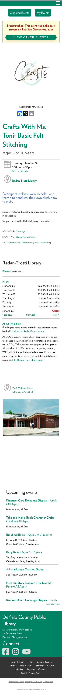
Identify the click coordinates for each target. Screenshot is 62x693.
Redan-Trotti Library (24, 180)
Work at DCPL (26, 665)
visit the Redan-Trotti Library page (26, 359)
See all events (53, 603)
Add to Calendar (20, 170)
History (31, 661)
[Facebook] (5, 653)
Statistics (40, 665)
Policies (13, 665)
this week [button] (30, 314)
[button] (58, 3)
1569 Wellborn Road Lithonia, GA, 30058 (22, 389)
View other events (31, 37)
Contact (41, 669)
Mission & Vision (17, 661)
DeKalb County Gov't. (31, 673)
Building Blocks (29, 535)
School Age (20, 231)
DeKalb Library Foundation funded (35, 242)
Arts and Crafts (29, 237)
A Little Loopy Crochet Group (25, 569)
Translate (31, 669)
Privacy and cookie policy (19, 681)
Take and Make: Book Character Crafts (31, 519)
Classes (19, 237)
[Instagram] (15, 653)
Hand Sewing (14, 242)
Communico (48, 681)
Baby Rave (24, 552)
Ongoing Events (19, 13)
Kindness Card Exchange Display (31, 502)
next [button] (55, 314)
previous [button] (7, 314)
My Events (43, 13)
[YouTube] (26, 653)
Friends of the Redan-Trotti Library (26, 331)
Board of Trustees (44, 661)
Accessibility (36, 681)
